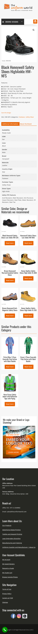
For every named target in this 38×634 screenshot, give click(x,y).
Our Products (6, 525)
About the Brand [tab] (26, 124)
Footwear (22, 117)
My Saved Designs (8, 564)
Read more (10, 243)
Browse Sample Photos (10, 577)
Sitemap (5, 602)
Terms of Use (6, 589)
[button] (35, 22)
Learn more (13, 452)
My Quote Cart (7, 573)
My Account (6, 560)
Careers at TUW (7, 598)
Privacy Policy (6, 594)
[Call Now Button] (5, 629)
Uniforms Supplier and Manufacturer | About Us (18, 547)
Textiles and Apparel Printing (12, 534)
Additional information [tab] (10, 124)
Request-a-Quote (8, 568)
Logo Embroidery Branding (11, 539)
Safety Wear (30, 117)
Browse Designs (11, 22)
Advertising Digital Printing (11, 530)
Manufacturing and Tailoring (12, 543)
